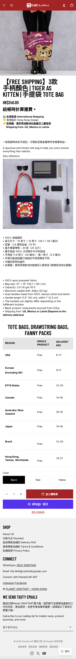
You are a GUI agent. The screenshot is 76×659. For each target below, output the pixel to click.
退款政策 (22, 646)
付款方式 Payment (13, 538)
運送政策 (53, 646)
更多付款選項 (38, 512)
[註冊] (70, 627)
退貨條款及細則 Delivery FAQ (19, 542)
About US (8, 534)
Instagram (8, 582)
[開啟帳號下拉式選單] (64, 5)
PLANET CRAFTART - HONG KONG (26, 588)
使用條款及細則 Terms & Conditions (23, 546)
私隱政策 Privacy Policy (16, 550)
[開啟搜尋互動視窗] (12, 5)
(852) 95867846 (26, 565)
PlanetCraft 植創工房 (32, 641)
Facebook (21, 582)
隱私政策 (32, 646)
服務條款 (43, 646)
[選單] (4, 5)
